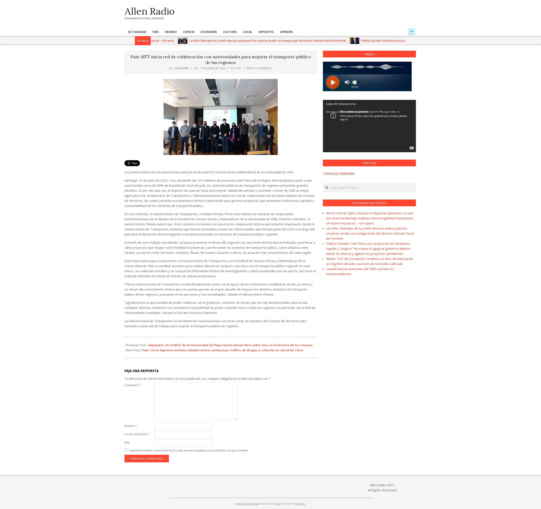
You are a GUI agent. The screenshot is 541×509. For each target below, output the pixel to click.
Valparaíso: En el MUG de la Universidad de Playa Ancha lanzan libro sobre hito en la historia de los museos (230, 345)
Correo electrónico (136, 434)
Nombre (130, 426)
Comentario (132, 385)
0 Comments (263, 68)
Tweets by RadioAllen (339, 173)
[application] (369, 126)
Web (127, 442)
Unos (278, 503)
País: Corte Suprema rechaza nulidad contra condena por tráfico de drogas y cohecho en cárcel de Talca (222, 350)
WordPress (299, 503)
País (238, 68)
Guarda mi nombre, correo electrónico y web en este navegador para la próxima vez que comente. (188, 450)
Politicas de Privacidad (246, 503)
